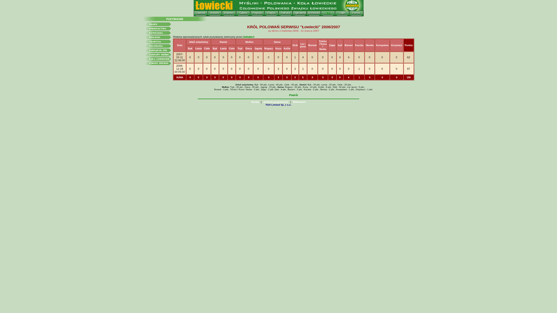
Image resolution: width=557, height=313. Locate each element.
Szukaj (255, 102)
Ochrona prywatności (275, 102)
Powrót (293, 95)
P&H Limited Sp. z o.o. (278, 104)
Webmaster (299, 102)
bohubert (248, 36)
